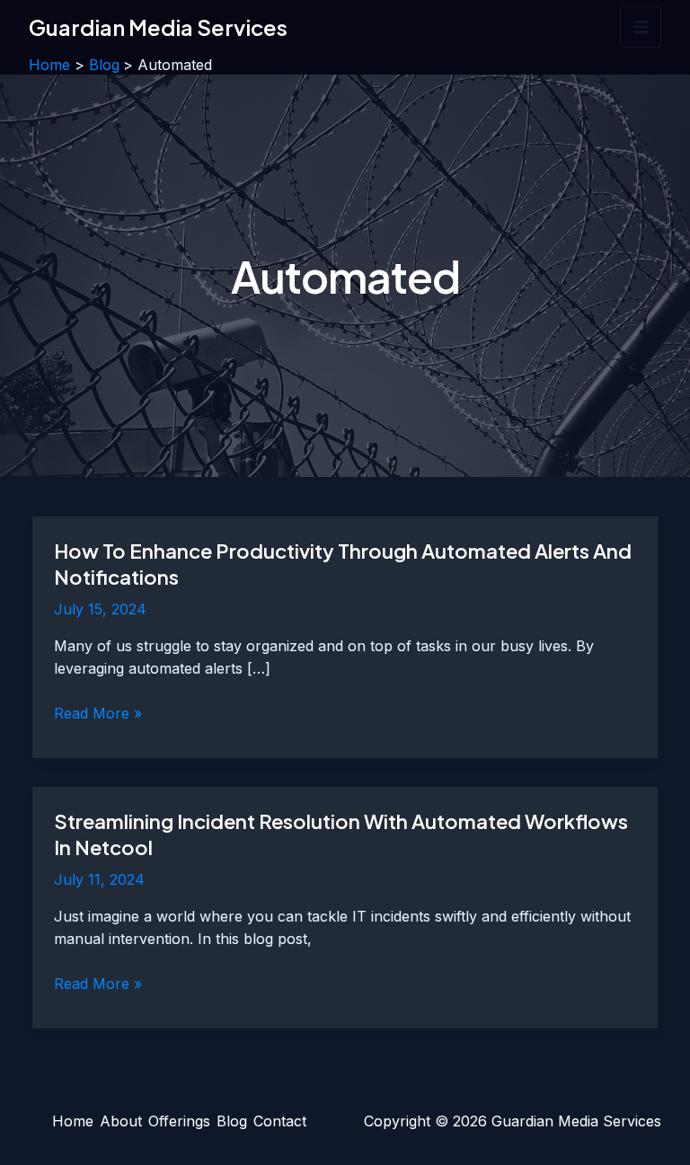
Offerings (179, 1121)
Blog (232, 1121)
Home (72, 1121)
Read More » (98, 714)
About (121, 1121)
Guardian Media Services (158, 26)
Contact (279, 1121)
